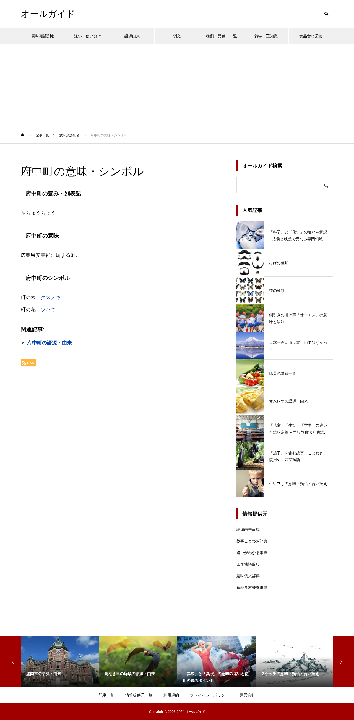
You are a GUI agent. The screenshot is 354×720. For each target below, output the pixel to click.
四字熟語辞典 (248, 564)
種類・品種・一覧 (221, 36)
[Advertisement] (177, 85)
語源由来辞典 (248, 529)
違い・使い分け (87, 36)
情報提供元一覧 (138, 695)
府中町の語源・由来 (49, 343)
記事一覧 (106, 695)
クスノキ (51, 297)
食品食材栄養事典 (251, 587)
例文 (177, 36)
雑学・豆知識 (266, 36)
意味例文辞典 (248, 576)
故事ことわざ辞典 (251, 541)
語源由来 (132, 36)
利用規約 (171, 695)
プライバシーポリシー (209, 695)
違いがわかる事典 (251, 552)
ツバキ (48, 309)
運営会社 (247, 695)
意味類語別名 (43, 36)
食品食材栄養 (310, 36)
